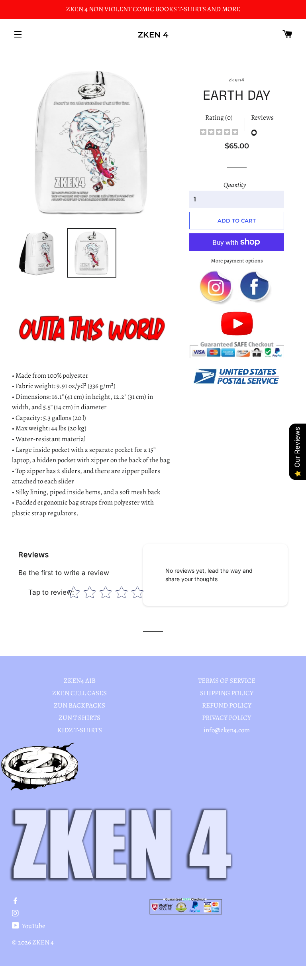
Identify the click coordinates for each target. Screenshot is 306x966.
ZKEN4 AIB (80, 680)
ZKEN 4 (153, 34)
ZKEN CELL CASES (79, 693)
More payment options (237, 260)
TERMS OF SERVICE (226, 680)
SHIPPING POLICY (226, 693)
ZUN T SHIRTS (79, 717)
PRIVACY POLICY (226, 717)
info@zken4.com (227, 730)
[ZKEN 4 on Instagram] (16, 913)
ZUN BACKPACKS (79, 705)
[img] (219, 133)
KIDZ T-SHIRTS (79, 730)
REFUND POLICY (226, 705)
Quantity (235, 184)
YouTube (33, 926)
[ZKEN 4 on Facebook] (16, 901)
